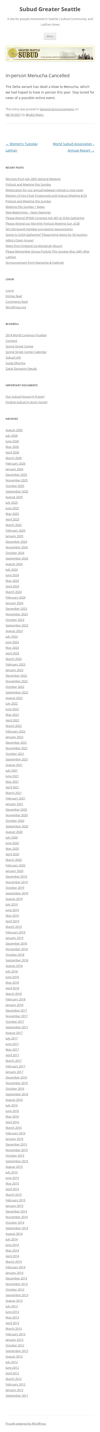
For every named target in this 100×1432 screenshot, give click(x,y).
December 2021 (16, 742)
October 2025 (15, 486)
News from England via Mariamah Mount (34, 246)
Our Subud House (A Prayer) (25, 396)
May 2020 (12, 848)
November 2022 (17, 681)
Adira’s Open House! (19, 240)
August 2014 (14, 1234)
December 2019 (16, 876)
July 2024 (12, 569)
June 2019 (12, 910)
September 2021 (17, 759)
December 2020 (16, 809)
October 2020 (15, 821)
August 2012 (14, 1356)
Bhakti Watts (34, 115)
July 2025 (12, 502)
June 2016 (12, 1111)
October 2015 (15, 1155)
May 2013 (12, 1317)
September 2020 (17, 826)
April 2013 (12, 1323)
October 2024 (15, 553)
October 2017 (15, 1021)
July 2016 (12, 1105)
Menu (50, 36)
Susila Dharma (15, 363)
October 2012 (15, 1345)
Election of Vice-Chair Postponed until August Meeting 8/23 (46, 195)
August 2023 (14, 631)
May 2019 (12, 915)
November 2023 (17, 614)
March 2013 (14, 1328)
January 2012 (14, 1390)
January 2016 (14, 1139)
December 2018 (16, 943)
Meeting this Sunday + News (25, 207)
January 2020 (14, 871)
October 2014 (15, 1222)
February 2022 (15, 731)
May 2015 (12, 1183)
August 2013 (14, 1301)
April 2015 (12, 1189)
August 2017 (14, 1033)
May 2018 (12, 982)
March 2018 (14, 994)
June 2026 (12, 441)
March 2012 (14, 1379)
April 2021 (12, 787)
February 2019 (15, 932)
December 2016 (16, 1077)
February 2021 (15, 798)
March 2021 (14, 793)
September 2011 (17, 1395)
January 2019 (14, 938)
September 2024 (17, 558)
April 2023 (12, 653)
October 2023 (15, 620)
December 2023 (16, 608)
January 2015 (14, 1206)
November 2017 (17, 1016)
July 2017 (12, 1038)
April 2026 (12, 452)
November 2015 (17, 1150)
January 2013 (14, 1340)
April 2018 (12, 988)
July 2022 (12, 703)
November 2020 (17, 815)
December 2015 (16, 1144)
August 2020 (14, 832)
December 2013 (16, 1278)
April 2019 (12, 921)
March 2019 (14, 927)
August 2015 (14, 1167)
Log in (10, 290)
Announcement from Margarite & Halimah (35, 262)
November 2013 (17, 1284)
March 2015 (14, 1194)
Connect (11, 341)
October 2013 (15, 1289)
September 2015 (17, 1161)
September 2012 (17, 1351)
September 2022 (17, 692)
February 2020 (15, 865)
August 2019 (14, 899)
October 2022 (15, 687)
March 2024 (14, 592)
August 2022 (14, 698)
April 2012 (12, 1373)
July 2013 (12, 1306)
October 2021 (15, 754)
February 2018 (15, 999)
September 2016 (17, 1094)
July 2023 (12, 636)
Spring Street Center (19, 346)
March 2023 (14, 659)
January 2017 (14, 1072)
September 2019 (17, 893)
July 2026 (12, 435)
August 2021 (14, 765)
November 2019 (17, 882)
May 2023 (12, 648)
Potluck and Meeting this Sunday (28, 184)
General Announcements (57, 109)
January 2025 (14, 536)
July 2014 (12, 1239)
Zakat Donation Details (21, 368)
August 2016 (14, 1100)
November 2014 (17, 1217)
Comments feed (17, 302)
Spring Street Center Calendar (26, 352)
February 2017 (15, 1066)
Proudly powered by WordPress (26, 1423)
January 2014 (14, 1273)
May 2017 (12, 1049)
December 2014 (16, 1211)
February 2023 (15, 664)
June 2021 (12, 776)
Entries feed (14, 296)
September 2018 (17, 960)
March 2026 (14, 458)
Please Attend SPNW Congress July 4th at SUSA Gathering (45, 218)
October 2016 (15, 1088)
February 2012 (15, 1384)
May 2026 (12, 447)
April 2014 (12, 1256)
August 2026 (14, 430)
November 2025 (17, 480)
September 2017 (17, 1027)
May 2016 (12, 1116)
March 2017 (14, 1061)
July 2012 (12, 1362)
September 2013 (17, 1295)
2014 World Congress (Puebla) (26, 335)
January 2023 (14, 670)
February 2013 (15, 1334)
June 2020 (12, 843)
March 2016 (14, 1128)
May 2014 (12, 1250)
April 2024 (12, 586)
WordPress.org (16, 307)
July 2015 (12, 1172)
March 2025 (14, 525)
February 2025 (15, 530)
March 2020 (14, 860)
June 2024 (12, 575)
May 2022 (12, 715)
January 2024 (14, 603)
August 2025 (14, 497)
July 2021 (12, 770)
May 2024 (12, 581)
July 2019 (12, 904)
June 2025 (12, 508)
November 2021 (17, 748)
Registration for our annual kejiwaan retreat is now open (44, 190)
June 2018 (12, 977)
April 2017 (12, 1055)
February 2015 (15, 1200)
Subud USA (13, 357)
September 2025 (17, 491)
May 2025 (12, 514)
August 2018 (14, 966)
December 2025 (16, 475)
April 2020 (12, 854)
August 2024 (14, 564)
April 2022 (12, 720)
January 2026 (14, 469)
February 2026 (15, 463)
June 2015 (12, 1178)
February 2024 (15, 597)
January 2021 (14, 804)
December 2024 (16, 541)
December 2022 (16, 675)
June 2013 (12, 1312)
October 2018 (15, 954)
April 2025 (12, 519)
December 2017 (16, 1010)
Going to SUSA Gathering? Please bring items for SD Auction (46, 235)
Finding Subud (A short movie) (26, 402)
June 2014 (12, 1245)
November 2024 (17, 547)
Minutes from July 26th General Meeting (33, 179)
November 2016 (17, 1083)
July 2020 (12, 837)
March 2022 (14, 726)
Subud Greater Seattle (50, 9)
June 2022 (12, 709)
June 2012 (12, 1367)
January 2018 (14, 1005)
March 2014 (14, 1261)
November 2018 (17, 949)
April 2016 (12, 1122)
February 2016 (15, 1133)
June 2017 (12, 1044)
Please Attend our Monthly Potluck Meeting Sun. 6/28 (43, 223)
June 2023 (12, 642)
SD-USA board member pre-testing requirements (39, 229)
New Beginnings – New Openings (28, 212)
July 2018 (12, 971)
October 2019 (15, 888)
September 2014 (17, 1228)
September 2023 (17, 625)
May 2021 (12, 781)
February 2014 (15, 1267)
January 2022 (14, 737)
